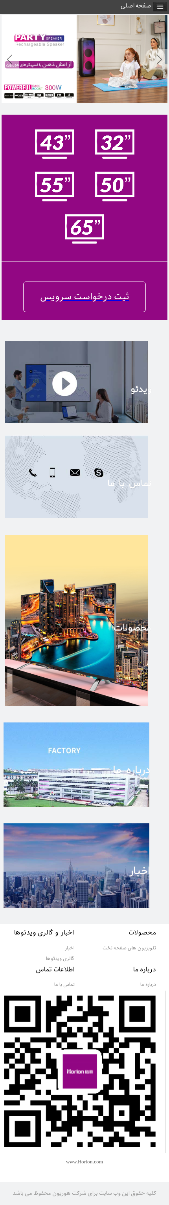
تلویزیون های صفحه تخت (129, 948)
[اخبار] (84, 910)
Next (157, 59)
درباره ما (148, 985)
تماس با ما (64, 985)
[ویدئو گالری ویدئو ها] (84, 426)
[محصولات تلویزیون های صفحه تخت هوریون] (84, 709)
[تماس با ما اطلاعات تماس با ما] (84, 520)
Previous (12, 59)
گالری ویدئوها (60, 959)
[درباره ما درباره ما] (84, 809)
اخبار (69, 948)
